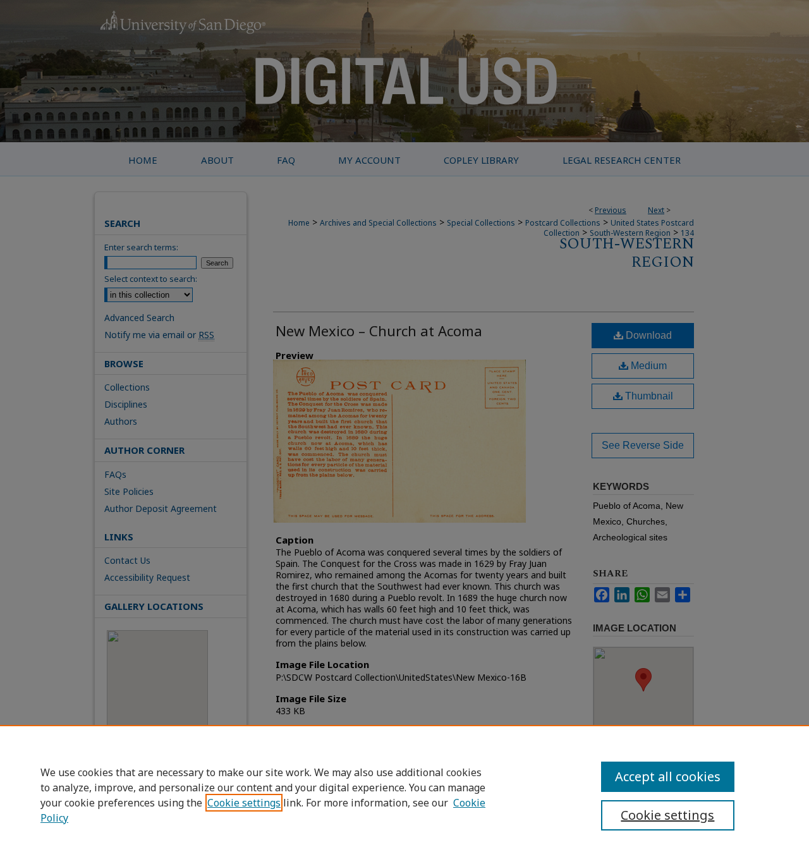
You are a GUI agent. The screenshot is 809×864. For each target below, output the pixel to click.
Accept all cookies (668, 776)
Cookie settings (244, 803)
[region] (404, 794)
